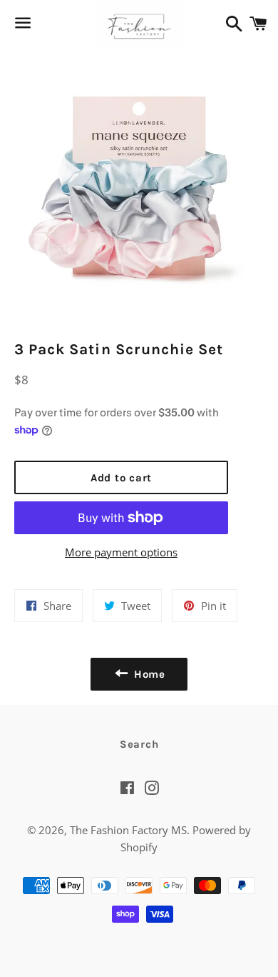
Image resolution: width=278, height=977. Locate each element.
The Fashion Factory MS (128, 830)
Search (139, 744)
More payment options (121, 552)
